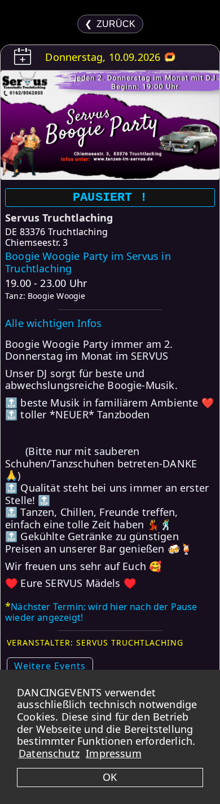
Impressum (114, 753)
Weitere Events (50, 666)
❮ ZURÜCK (110, 24)
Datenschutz (49, 753)
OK (110, 777)
